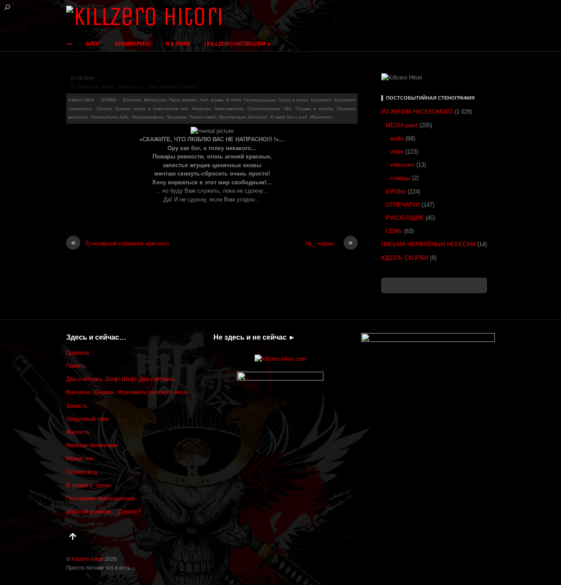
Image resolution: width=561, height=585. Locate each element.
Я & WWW (177, 44)
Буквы (217, 99)
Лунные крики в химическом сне (151, 108)
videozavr (402, 165)
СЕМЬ (394, 231)
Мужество (79, 458)
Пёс (287, 108)
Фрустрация (232, 117)
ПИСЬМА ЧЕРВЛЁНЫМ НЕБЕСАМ (428, 244)
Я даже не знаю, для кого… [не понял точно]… (137, 86)
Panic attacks (182, 99)
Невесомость (228, 108)
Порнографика (147, 117)
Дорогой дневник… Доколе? (103, 511)
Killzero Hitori (81, 99)
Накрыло (201, 108)
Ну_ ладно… (329, 243)
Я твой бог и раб (288, 117)
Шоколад (257, 117)
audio (397, 138)
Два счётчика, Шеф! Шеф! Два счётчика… (123, 379)
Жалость (78, 432)
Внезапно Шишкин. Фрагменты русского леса (126, 392)
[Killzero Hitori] (144, 16)
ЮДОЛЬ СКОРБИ (404, 258)
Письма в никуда (314, 108)
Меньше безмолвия (92, 445)
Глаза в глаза (293, 99)
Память (76, 365)
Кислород (321, 99)
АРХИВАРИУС (132, 44)
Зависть (77, 405)
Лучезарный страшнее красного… (122, 243)
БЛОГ (93, 44)
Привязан (176, 117)
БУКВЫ (108, 99)
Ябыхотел (321, 117)
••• (69, 44)
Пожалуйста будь (110, 117)
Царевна (77, 352)
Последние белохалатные (100, 498)
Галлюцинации (260, 99)
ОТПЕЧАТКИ (403, 204)
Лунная (103, 108)
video (397, 151)
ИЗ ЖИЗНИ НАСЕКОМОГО (417, 111)
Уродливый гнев (87, 419)
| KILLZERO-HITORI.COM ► (238, 44)
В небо (233, 99)
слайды (400, 178)
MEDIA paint (402, 125)
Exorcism (132, 99)
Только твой (202, 117)
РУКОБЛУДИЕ (405, 218)
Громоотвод (81, 472)
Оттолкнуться (263, 108)
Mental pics (155, 99)
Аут (203, 99)
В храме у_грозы (88, 485)
